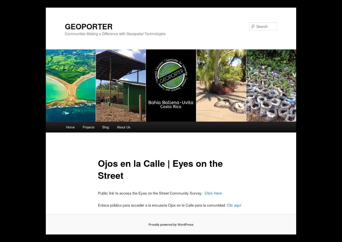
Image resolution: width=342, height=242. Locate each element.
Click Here (213, 193)
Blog (105, 127)
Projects (89, 127)
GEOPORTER (89, 26)
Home (70, 127)
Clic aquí (234, 205)
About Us (123, 127)
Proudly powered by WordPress (171, 224)
